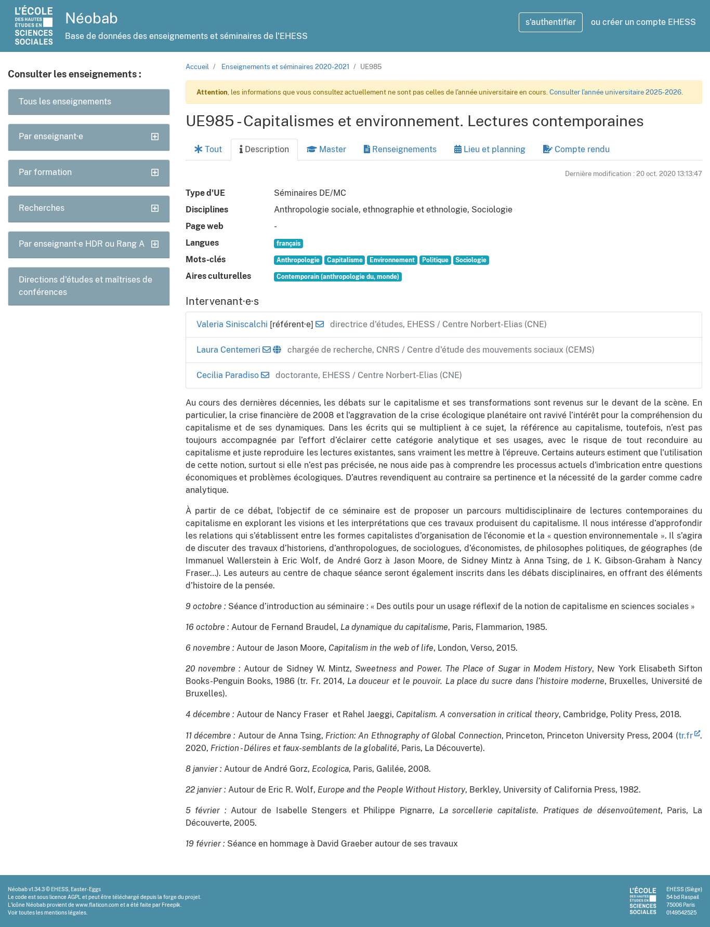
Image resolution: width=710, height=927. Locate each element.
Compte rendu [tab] (581, 149)
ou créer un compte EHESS (643, 22)
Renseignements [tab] (403, 149)
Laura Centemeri (229, 350)
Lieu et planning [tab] (493, 149)
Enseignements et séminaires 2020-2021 (285, 67)
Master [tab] (331, 149)
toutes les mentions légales (52, 912)
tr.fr (685, 736)
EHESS (60, 889)
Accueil (197, 67)
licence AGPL (65, 897)
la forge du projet (178, 897)
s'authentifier (550, 22)
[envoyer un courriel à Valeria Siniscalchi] (319, 324)
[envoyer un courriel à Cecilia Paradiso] (265, 375)
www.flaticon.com (97, 905)
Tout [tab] (212, 149)
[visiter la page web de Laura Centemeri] (277, 350)
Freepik (171, 905)
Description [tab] (266, 149)
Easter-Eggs (86, 889)
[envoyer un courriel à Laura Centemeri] (266, 350)
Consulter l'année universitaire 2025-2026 (615, 92)
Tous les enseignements (65, 101)
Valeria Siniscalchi (233, 324)
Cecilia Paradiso (228, 375)
